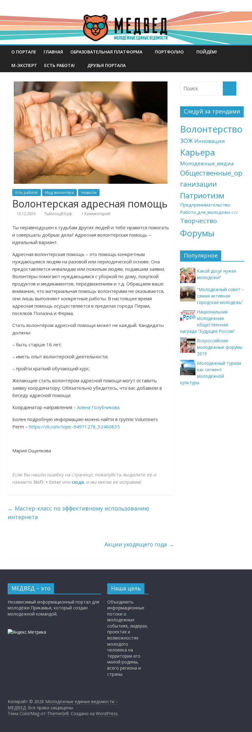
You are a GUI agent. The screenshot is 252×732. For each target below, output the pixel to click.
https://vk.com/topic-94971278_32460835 (74, 426)
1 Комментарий (95, 213)
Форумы (197, 233)
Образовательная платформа (106, 52)
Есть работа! (59, 65)
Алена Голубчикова (98, 407)
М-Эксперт (24, 65)
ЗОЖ (186, 141)
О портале (23, 52)
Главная (53, 52)
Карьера (197, 152)
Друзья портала (106, 65)
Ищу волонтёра (59, 192)
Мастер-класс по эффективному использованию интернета (78, 513)
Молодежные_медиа (207, 163)
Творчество (198, 220)
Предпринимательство (205, 205)
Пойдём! (206, 52)
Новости (88, 192)
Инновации (209, 140)
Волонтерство (211, 129)
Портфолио (169, 52)
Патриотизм (202, 195)
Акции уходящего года (139, 544)
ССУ (234, 213)
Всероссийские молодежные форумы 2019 (219, 347)
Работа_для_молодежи (205, 212)
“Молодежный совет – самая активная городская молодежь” (220, 295)
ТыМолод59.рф (58, 213)
